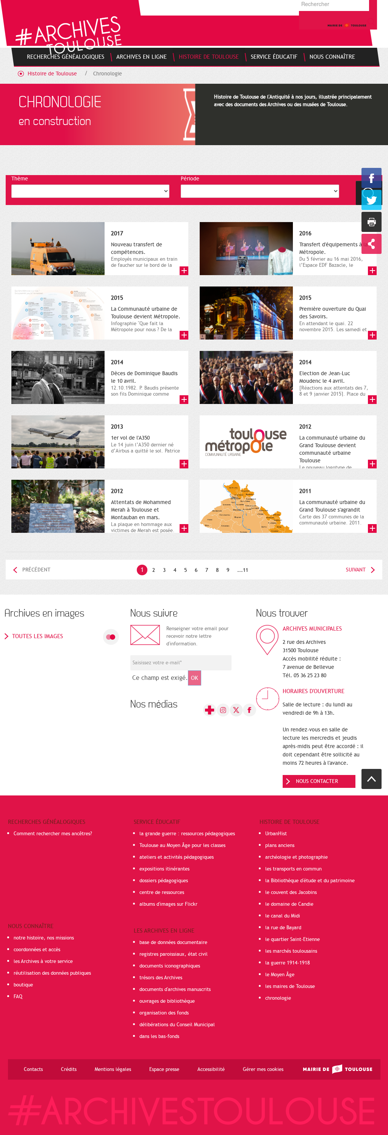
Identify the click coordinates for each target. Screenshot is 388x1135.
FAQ (18, 997)
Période (190, 178)
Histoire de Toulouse (52, 73)
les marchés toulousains (291, 951)
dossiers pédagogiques (163, 881)
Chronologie (107, 73)
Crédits (69, 1069)
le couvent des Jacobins (291, 892)
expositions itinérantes (164, 869)
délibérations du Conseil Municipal (177, 1025)
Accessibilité (211, 1069)
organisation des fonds (164, 1013)
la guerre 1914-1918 (287, 963)
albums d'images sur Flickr (168, 904)
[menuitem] (65, 57)
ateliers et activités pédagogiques (176, 857)
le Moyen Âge (279, 975)
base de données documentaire (173, 942)
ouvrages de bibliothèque (167, 1001)
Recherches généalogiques (46, 822)
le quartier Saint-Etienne (292, 939)
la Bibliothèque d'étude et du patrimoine (310, 881)
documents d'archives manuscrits (175, 989)
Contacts (33, 1069)
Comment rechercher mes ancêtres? (53, 834)
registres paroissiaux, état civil (173, 954)
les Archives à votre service (43, 961)
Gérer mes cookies (263, 1069)
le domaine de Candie (289, 904)
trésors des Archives (160, 978)
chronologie (278, 998)
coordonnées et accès (37, 950)
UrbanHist (276, 834)
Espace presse (164, 1069)
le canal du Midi (282, 916)
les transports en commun (293, 869)
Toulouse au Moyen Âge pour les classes (182, 845)
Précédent (36, 570)
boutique (23, 985)
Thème (19, 178)
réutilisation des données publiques (52, 973)
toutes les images (37, 636)
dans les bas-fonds (159, 1036)
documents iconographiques (169, 966)
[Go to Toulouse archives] (68, 35)
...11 (242, 570)
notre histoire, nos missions (44, 938)
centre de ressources (161, 892)
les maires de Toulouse (290, 986)
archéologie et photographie (296, 857)
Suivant (356, 570)
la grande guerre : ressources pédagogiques (187, 834)
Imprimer (371, 222)
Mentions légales (113, 1069)
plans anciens (279, 845)
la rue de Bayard (283, 928)
